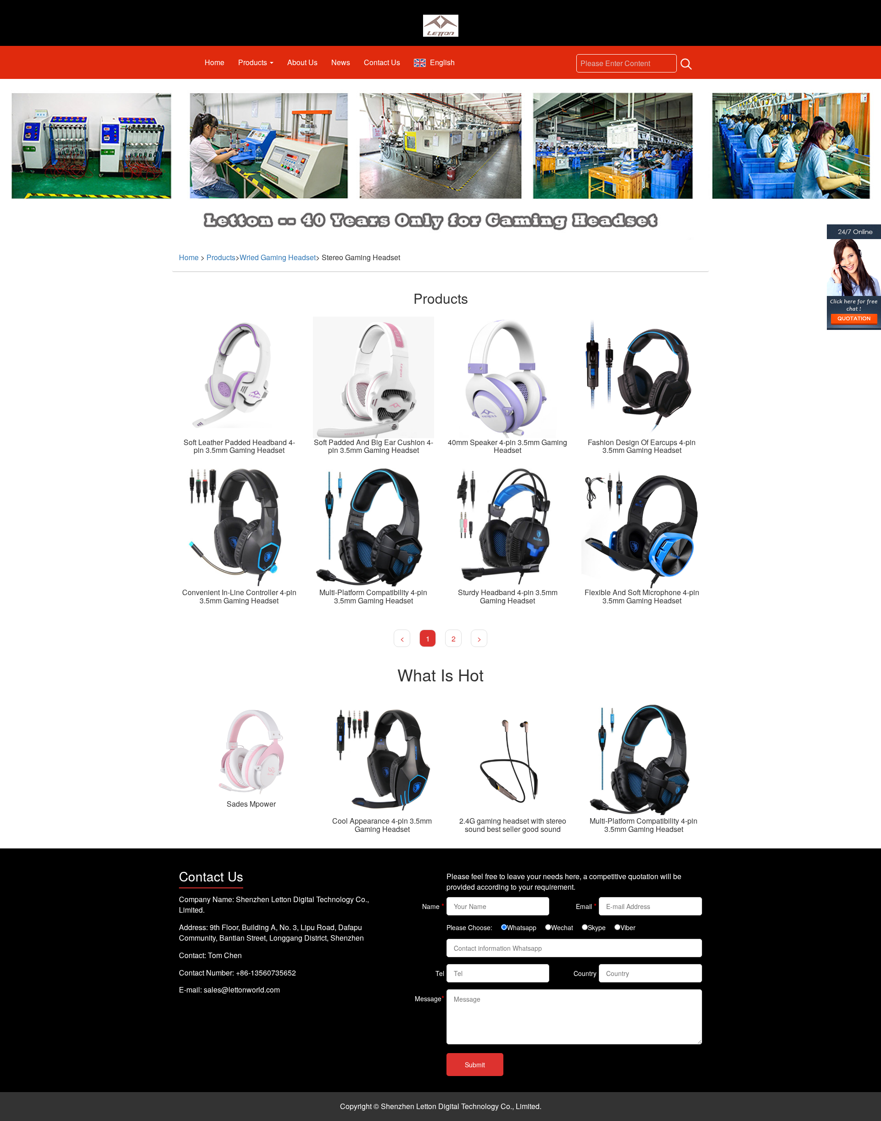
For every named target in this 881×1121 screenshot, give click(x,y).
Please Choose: (469, 927)
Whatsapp (521, 927)
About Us (302, 62)
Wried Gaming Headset (278, 257)
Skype (597, 927)
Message (429, 998)
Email (586, 906)
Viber (628, 927)
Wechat (562, 927)
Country (585, 973)
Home (214, 62)
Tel (439, 973)
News (340, 62)
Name (433, 906)
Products (253, 62)
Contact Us (382, 62)
